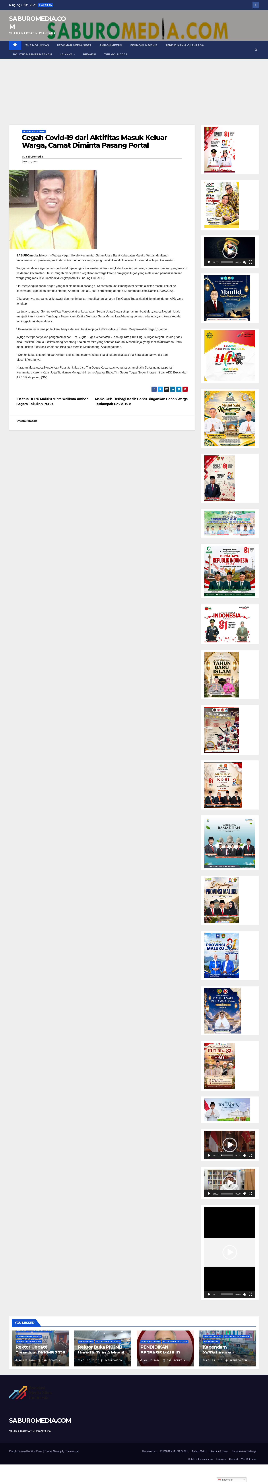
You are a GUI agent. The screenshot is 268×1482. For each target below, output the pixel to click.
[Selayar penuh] (250, 262)
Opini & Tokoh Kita (150, 1342)
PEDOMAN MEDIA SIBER (74, 45)
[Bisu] (244, 262)
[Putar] (209, 262)
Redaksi (89, 54)
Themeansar (71, 1451)
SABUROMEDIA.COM (40, 1420)
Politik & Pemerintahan (32, 54)
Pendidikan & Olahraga (185, 45)
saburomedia (34, 156)
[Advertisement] (134, 86)
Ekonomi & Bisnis (144, 45)
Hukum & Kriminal (42, 1331)
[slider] (227, 262)
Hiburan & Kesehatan (33, 131)
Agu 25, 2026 (151, 1360)
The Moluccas (37, 45)
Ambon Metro (111, 45)
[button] (256, 49)
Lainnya (66, 54)
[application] (229, 251)
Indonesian (227, 1479)
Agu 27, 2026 (27, 1360)
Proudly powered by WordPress (26, 1451)
